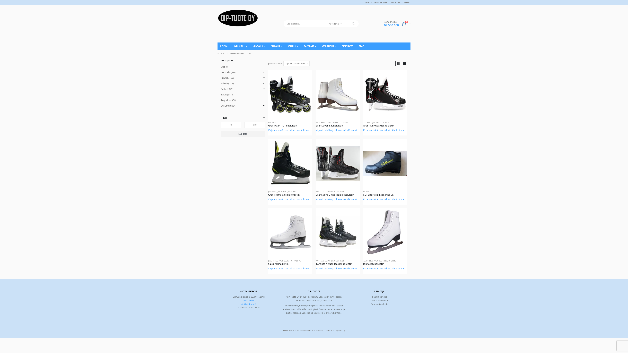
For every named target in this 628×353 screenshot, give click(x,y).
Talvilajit (309, 46)
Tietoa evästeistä (379, 300)
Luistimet (345, 122)
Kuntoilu (258, 46)
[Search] (353, 23)
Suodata (242, 133)
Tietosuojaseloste (379, 304)
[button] (398, 63)
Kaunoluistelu (333, 122)
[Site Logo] (238, 19)
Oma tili (395, 2)
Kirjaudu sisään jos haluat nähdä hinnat (289, 130)
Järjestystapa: (275, 63)
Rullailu (272, 122)
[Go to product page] (290, 94)
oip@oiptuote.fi (248, 304)
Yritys (407, 2)
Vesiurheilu (328, 46)
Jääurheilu (239, 46)
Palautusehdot (379, 296)
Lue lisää (307, 75)
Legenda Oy (340, 330)
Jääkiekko (367, 122)
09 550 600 (249, 300)
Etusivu (224, 46)
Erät (361, 46)
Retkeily (292, 46)
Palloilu (275, 46)
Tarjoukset (347, 46)
